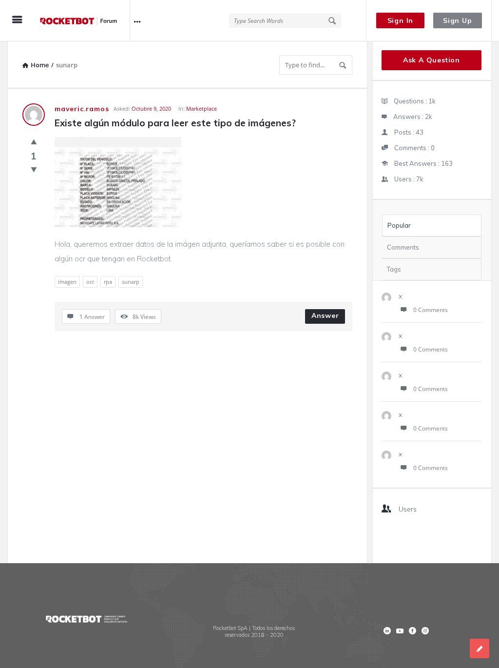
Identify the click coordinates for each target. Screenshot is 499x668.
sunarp (130, 281)
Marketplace (201, 108)
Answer (325, 315)
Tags (394, 269)
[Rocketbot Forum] (83, 20)
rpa (108, 281)
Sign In (400, 20)
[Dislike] (34, 169)
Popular (399, 225)
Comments (403, 247)
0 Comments (430, 310)
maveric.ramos (82, 108)
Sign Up (457, 20)
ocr (90, 281)
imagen (67, 281)
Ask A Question (431, 60)
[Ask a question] (479, 648)
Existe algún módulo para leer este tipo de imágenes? (175, 123)
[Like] (34, 141)
